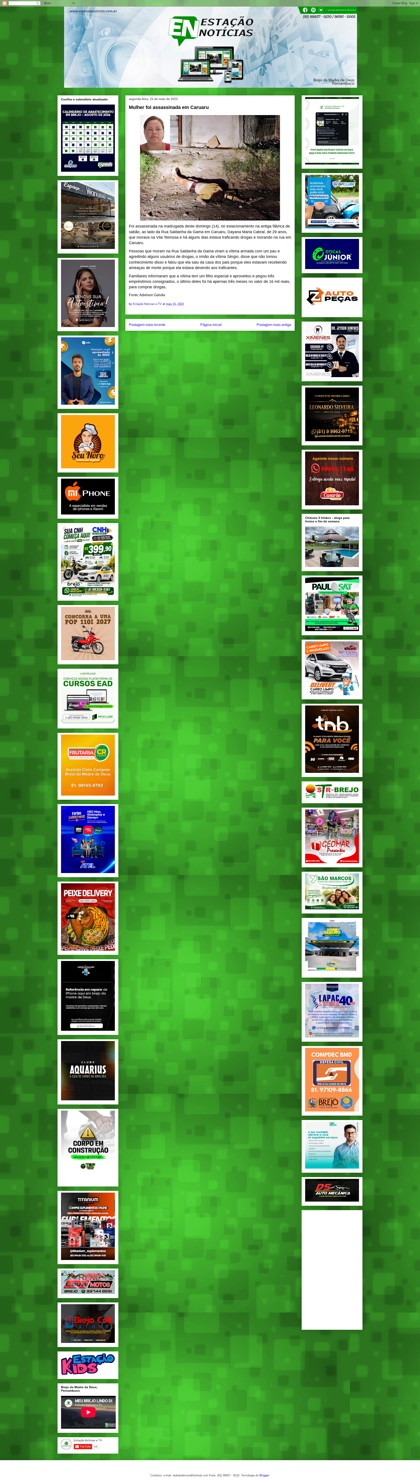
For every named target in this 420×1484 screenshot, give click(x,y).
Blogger (264, 1475)
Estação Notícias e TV (148, 304)
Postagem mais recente (147, 325)
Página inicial (211, 325)
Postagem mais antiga (274, 325)
